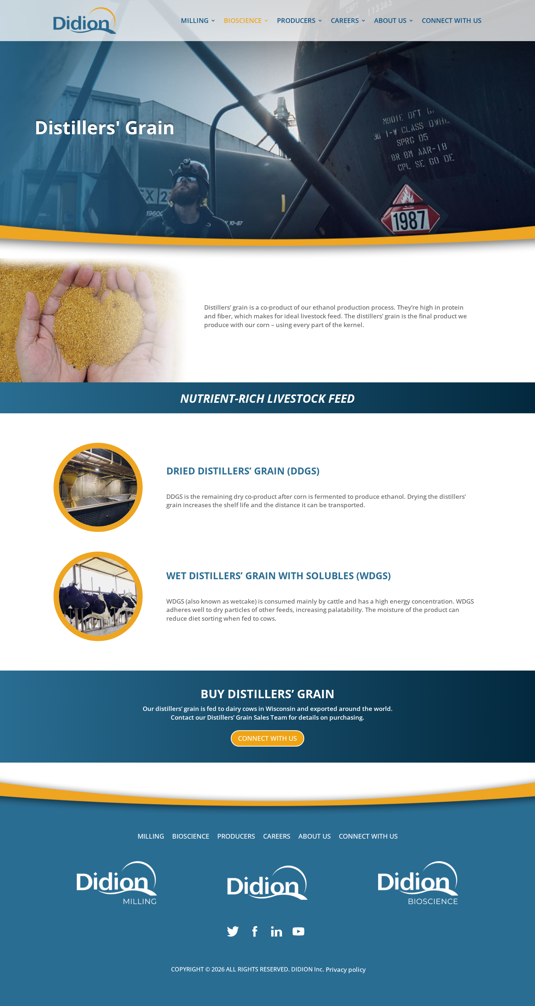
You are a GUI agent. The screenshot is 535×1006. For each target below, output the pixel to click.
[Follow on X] (234, 933)
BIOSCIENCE (243, 21)
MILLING (195, 21)
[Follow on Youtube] (300, 933)
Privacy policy (346, 969)
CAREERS (345, 21)
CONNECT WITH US (452, 21)
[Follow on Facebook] (256, 933)
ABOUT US (390, 21)
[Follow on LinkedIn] (278, 933)
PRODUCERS (296, 21)
